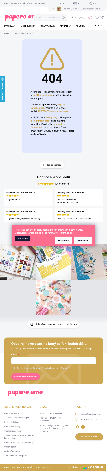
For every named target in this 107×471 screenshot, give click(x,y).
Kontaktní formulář (89, 437)
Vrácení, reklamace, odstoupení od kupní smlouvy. (19, 436)
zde (72, 232)
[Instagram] (83, 426)
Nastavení (23, 238)
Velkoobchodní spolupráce (15, 455)
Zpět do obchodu (54, 165)
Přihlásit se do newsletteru (25, 377)
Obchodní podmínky (13, 431)
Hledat (63, 18)
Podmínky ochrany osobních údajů (19, 442)
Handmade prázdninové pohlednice (50, 419)
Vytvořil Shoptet (74, 467)
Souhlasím (83, 240)
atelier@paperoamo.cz (91, 414)
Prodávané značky (12, 426)
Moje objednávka (11, 422)
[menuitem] (10, 26)
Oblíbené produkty (12, 451)
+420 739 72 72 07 (89, 419)
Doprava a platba (11, 3)
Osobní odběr (10, 447)
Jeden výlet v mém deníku (51, 413)
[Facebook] (77, 426)
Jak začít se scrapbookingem (34, 3)
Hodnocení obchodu (53, 177)
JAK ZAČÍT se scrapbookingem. (54, 111)
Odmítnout (63, 240)
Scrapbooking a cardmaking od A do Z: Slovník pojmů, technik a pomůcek (54, 428)
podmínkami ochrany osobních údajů (53, 368)
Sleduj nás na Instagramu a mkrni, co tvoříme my (56, 324)
